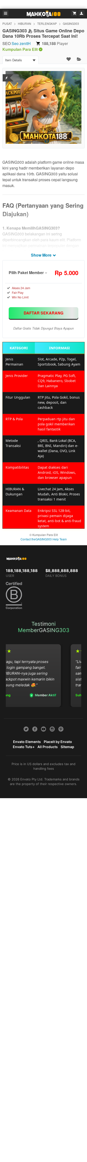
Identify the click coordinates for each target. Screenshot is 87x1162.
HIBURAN (24, 23)
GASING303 (71, 23)
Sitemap (67, 747)
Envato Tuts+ (24, 747)
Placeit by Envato (58, 742)
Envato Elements (27, 742)
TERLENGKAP (47, 23)
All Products (47, 747)
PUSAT (7, 23)
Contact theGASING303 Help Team (44, 539)
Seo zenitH (21, 43)
